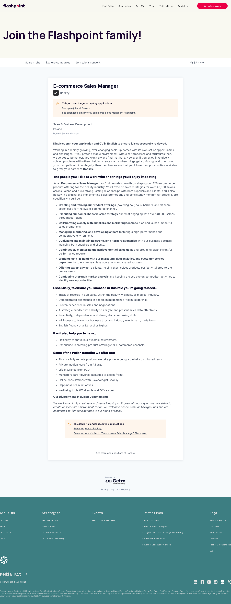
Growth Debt (48, 526)
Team (151, 6)
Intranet (214, 526)
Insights (183, 6)
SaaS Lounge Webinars (103, 520)
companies (58, 62)
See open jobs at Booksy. (76, 108)
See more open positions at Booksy (115, 453)
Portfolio (107, 6)
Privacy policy (107, 489)
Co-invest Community (53, 538)
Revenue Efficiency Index (156, 544)
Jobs (2, 538)
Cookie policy (123, 489)
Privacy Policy (218, 520)
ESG (211, 551)
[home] (14, 6)
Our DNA (140, 6)
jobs (32, 62)
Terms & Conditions (220, 544)
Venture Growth (50, 520)
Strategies (125, 6)
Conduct (214, 538)
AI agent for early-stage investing (162, 532)
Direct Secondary (51, 532)
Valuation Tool (150, 520)
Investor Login (212, 6)
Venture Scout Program (154, 526)
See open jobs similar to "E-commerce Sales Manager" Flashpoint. (99, 112)
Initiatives (166, 6)
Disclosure (216, 532)
